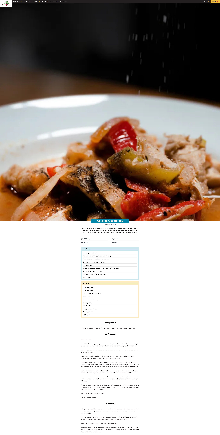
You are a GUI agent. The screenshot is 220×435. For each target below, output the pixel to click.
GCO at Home (16, 1)
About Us (44, 1)
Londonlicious (63, 1)
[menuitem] (109, 224)
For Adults (35, 1)
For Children (27, 1)
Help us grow (53, 1)
